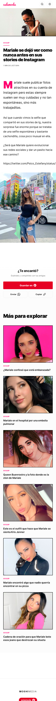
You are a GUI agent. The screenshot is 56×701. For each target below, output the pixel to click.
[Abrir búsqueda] (42, 4)
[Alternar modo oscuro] (50, 4)
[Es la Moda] (9, 4)
